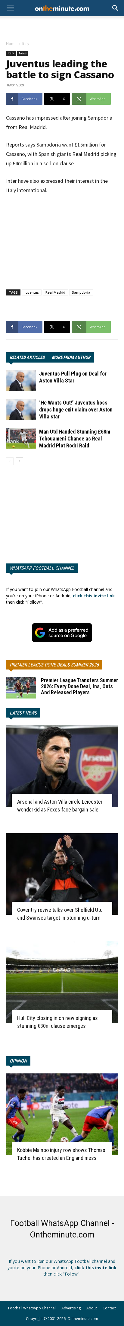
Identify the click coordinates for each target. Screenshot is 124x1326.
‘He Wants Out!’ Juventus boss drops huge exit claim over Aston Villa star (76, 409)
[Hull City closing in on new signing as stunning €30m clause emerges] (62, 982)
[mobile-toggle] (10, 8)
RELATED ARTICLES (27, 357)
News (22, 53)
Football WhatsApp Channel (32, 1308)
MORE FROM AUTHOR (71, 357)
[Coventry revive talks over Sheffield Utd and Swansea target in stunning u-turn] (62, 874)
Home (11, 43)
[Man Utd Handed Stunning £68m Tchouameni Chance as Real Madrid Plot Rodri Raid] (21, 438)
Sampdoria (81, 292)
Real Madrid (55, 292)
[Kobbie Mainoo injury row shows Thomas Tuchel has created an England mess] (62, 1114)
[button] (115, 8)
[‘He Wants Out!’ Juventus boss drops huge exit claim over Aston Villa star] (21, 409)
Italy (25, 43)
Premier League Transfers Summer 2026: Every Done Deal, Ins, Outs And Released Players (79, 686)
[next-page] (19, 461)
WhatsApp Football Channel (42, 568)
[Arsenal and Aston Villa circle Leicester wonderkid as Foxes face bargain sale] (62, 766)
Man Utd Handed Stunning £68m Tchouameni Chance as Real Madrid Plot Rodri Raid (74, 438)
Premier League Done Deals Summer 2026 (54, 665)
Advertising (71, 1308)
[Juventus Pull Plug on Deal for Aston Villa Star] (21, 380)
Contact (109, 1308)
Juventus (31, 292)
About (91, 1308)
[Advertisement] (62, 26)
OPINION (18, 1061)
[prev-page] (10, 461)
